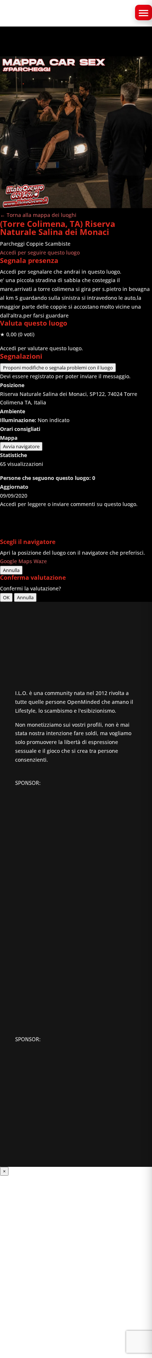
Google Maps (16, 561)
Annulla (11, 570)
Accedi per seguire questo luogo (40, 252)
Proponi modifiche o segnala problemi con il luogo (58, 367)
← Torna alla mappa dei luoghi (38, 214)
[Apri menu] (143, 12)
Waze (40, 561)
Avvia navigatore (21, 446)
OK (6, 597)
